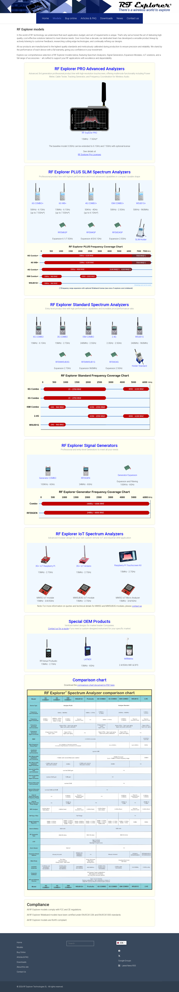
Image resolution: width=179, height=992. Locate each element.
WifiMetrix (128, 658)
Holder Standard (139, 366)
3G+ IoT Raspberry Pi (45, 566)
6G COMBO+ (37, 203)
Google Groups (124, 961)
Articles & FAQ (88, 18)
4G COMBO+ (91, 203)
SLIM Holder (141, 239)
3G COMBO (62, 337)
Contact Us (21, 972)
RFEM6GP (62, 232)
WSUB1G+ (141, 203)
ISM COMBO (88, 337)
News (120, 18)
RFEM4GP (91, 232)
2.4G (114, 337)
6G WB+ (62, 203)
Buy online (71, 18)
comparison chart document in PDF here (96, 685)
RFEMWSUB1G (88, 362)
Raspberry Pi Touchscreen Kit (127, 565)
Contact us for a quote (58, 628)
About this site (22, 967)
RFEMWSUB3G (62, 362)
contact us (137, 606)
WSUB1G (139, 337)
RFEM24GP (117, 232)
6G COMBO (38, 337)
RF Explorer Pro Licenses (89, 154)
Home (45, 18)
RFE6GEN (85, 478)
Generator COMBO (47, 478)
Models (57, 18)
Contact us (133, 18)
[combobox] (80, 943)
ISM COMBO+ (117, 203)
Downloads (106, 18)
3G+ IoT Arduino (83, 566)
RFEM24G (114, 362)
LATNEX (87, 659)
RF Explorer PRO (89, 133)
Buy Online (21, 952)
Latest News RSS (128, 966)
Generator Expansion (127, 475)
